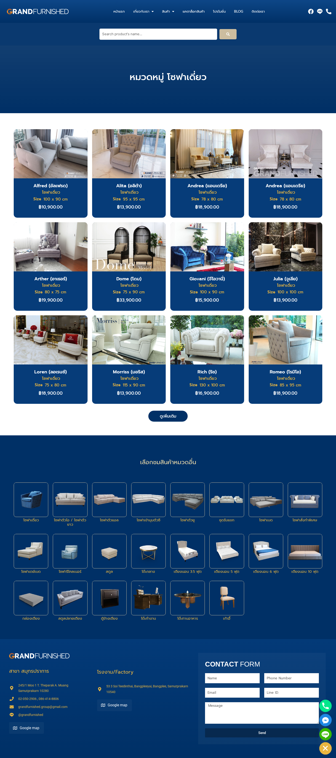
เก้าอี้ (226, 618)
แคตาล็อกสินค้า (194, 11)
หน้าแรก (119, 11)
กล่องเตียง (31, 618)
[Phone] (325, 706)
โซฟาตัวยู (187, 520)
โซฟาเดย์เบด (31, 571)
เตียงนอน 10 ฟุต (304, 571)
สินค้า (166, 11)
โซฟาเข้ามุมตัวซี (148, 520)
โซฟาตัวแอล (109, 520)
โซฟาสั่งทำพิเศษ (305, 520)
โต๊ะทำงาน (148, 618)
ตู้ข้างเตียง (109, 618)
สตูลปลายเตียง (70, 618)
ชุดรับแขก (226, 520)
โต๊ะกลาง (148, 571)
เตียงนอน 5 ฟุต (226, 571)
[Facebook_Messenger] (325, 720)
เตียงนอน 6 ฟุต (266, 571)
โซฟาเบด (266, 520)
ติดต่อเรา (258, 11)
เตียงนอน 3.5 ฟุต (188, 571)
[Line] (325, 734)
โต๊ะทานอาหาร (187, 618)
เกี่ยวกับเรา (141, 11)
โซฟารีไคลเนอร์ (70, 571)
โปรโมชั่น (219, 11)
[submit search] (228, 34)
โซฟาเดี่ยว (31, 520)
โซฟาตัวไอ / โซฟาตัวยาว (70, 522)
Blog (238, 11)
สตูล (109, 571)
